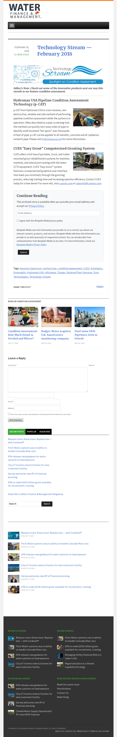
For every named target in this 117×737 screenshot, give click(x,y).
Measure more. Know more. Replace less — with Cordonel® (51, 532)
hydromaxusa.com (52, 139)
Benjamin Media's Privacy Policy (31, 244)
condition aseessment (70, 268)
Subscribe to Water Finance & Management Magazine (35, 494)
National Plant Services (79, 272)
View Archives (64, 688)
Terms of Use (95, 731)
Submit (23, 252)
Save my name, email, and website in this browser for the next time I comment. (40, 414)
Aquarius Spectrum (30, 268)
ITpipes (61, 272)
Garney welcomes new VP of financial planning (45, 576)
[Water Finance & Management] (25, 10)
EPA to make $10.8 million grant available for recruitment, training (56, 586)
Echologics (97, 268)
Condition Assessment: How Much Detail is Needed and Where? (22, 335)
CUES (86, 268)
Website (11, 408)
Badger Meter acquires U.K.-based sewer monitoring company (56, 335)
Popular (31, 432)
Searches (44, 432)
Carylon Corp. (50, 268)
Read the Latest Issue (68, 684)
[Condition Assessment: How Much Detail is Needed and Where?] (23, 318)
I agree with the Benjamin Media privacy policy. (41, 220)
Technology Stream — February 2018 (64, 50)
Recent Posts (16, 432)
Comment (12, 365)
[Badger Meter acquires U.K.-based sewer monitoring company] (56, 318)
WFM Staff (23, 54)
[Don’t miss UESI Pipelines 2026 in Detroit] (90, 318)
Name (92, 365)
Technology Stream (40, 276)
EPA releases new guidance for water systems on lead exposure (53, 554)
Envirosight (19, 272)
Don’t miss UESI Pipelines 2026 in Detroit (86, 335)
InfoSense (50, 272)
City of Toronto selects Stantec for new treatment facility (51, 565)
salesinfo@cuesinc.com (88, 183)
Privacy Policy (36, 206)
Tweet (100, 286)
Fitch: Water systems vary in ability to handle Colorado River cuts (55, 543)
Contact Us (63, 692)
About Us (59, 731)
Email (11, 401)
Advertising (63, 696)
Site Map (105, 731)
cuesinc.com (66, 183)
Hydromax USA (35, 272)
